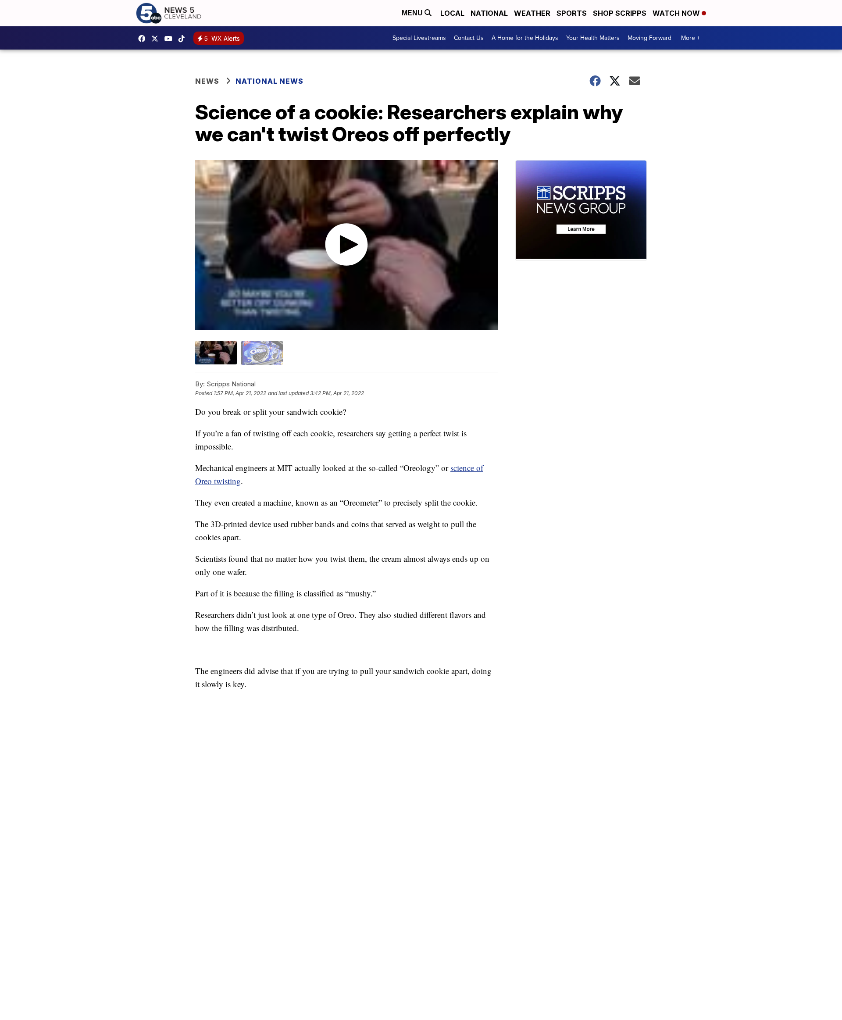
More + (690, 38)
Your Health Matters (593, 38)
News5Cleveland (144, 38)
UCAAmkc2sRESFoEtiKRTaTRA (170, 38)
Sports (572, 13)
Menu (413, 13)
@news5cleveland (183, 38)
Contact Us (469, 38)
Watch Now (677, 13)
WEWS (157, 38)
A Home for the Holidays (525, 38)
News (207, 81)
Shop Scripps (619, 13)
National (489, 13)
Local (452, 13)
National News (269, 81)
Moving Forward (649, 38)
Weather (532, 13)
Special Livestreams (419, 38)
